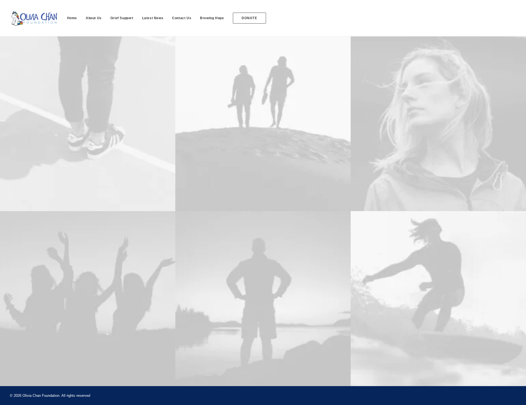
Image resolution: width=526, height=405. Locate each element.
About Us (94, 18)
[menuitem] (74, 18)
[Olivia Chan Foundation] (33, 18)
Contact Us (181, 18)
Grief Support (121, 18)
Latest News (153, 18)
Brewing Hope (212, 18)
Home (72, 18)
